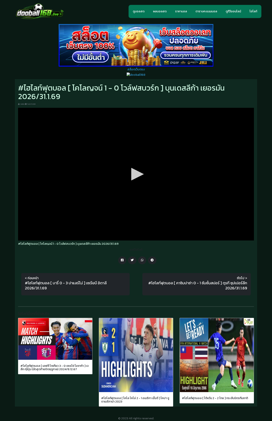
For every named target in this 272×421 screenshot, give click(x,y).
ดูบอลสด (138, 11)
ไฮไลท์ (253, 11)
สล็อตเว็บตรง (136, 69)
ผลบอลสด (160, 11)
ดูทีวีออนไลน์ (233, 11)
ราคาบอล (181, 11)
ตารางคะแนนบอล (206, 11)
